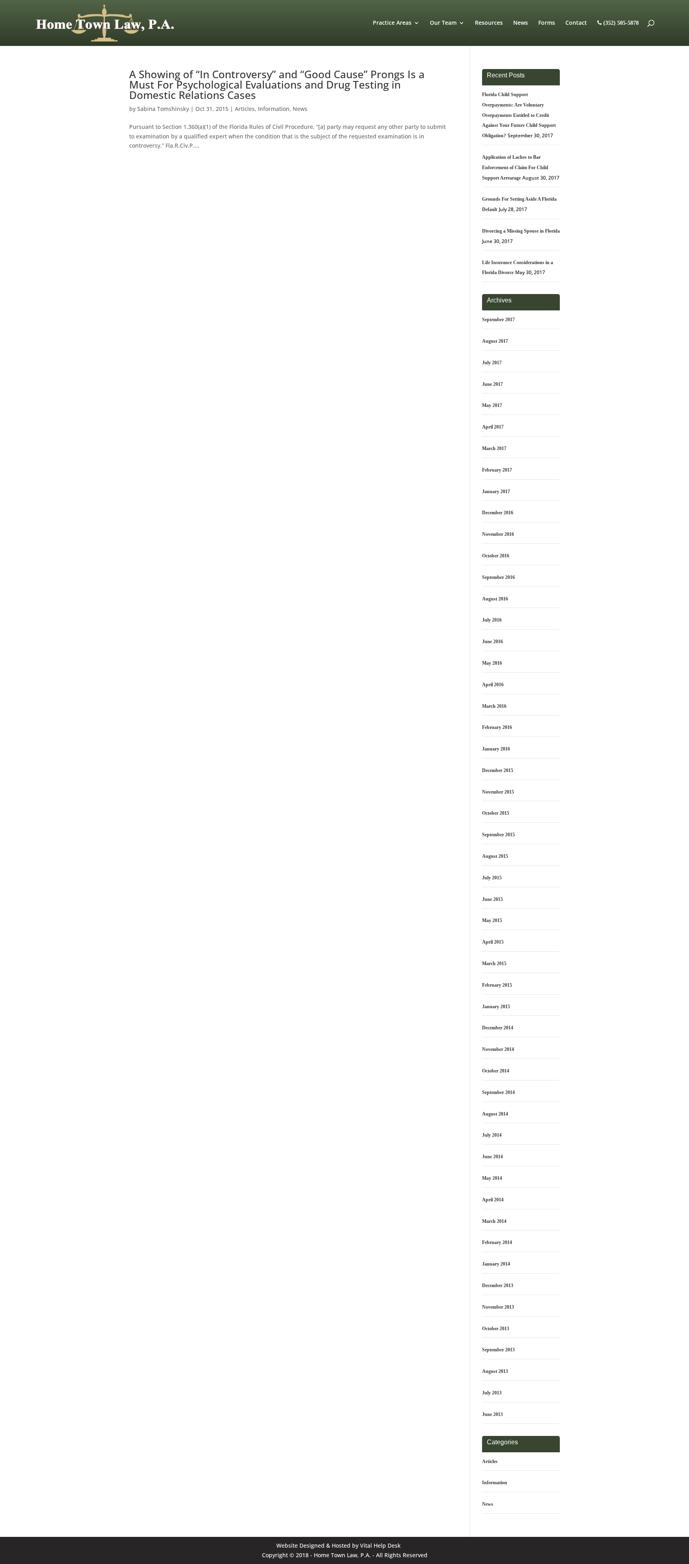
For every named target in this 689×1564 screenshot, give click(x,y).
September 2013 (498, 1350)
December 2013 (497, 1285)
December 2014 (497, 1028)
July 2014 (492, 1135)
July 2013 (492, 1393)
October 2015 (495, 813)
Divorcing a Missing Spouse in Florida (521, 231)
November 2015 (498, 792)
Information (273, 109)
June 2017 (492, 384)
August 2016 (495, 599)
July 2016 (492, 620)
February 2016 (497, 727)
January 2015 (496, 1006)
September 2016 (498, 577)
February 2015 (497, 985)
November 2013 (498, 1307)
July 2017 (492, 362)
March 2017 (494, 448)
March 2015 (494, 963)
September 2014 (498, 1092)
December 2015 (497, 770)
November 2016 (498, 534)
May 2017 (492, 405)
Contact (576, 23)
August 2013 (495, 1371)
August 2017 (495, 341)
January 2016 (496, 749)
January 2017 (496, 491)
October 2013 (495, 1328)
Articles (245, 109)
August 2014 (495, 1114)
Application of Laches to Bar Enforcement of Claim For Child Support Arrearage (515, 167)
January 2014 (496, 1264)
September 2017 (498, 319)
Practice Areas (392, 23)
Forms (546, 23)
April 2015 (493, 942)
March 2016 (494, 706)
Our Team (443, 23)
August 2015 (495, 856)
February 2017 (497, 470)
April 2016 (493, 684)
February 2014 (497, 1242)
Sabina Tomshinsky (163, 109)
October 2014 (495, 1071)
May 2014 (492, 1178)
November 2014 (498, 1049)
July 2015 (492, 878)
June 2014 (492, 1156)
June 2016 (492, 641)
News (520, 23)
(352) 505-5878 (620, 23)
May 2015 (492, 920)
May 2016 (492, 663)
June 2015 (492, 899)
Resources (489, 23)
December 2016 (497, 512)
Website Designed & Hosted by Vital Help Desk (338, 1545)
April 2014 (493, 1200)
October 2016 (495, 556)
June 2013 (492, 1414)
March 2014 (494, 1221)
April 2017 (493, 427)
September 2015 (498, 834)
